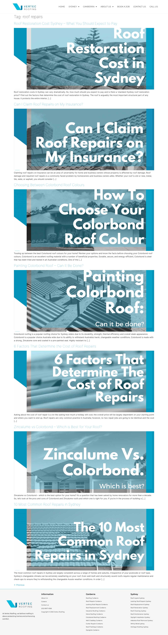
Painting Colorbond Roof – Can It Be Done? (49, 265)
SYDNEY (73, 6)
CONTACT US (139, 6)
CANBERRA (88, 6)
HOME (62, 6)
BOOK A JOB (123, 6)
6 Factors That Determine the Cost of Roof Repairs (55, 346)
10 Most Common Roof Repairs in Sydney (47, 504)
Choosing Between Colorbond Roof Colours (49, 185)
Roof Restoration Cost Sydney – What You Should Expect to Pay (65, 23)
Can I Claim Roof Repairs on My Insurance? (48, 104)
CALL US (154, 6)
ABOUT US (106, 6)
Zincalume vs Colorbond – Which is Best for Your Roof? (58, 427)
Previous (19, 585)
